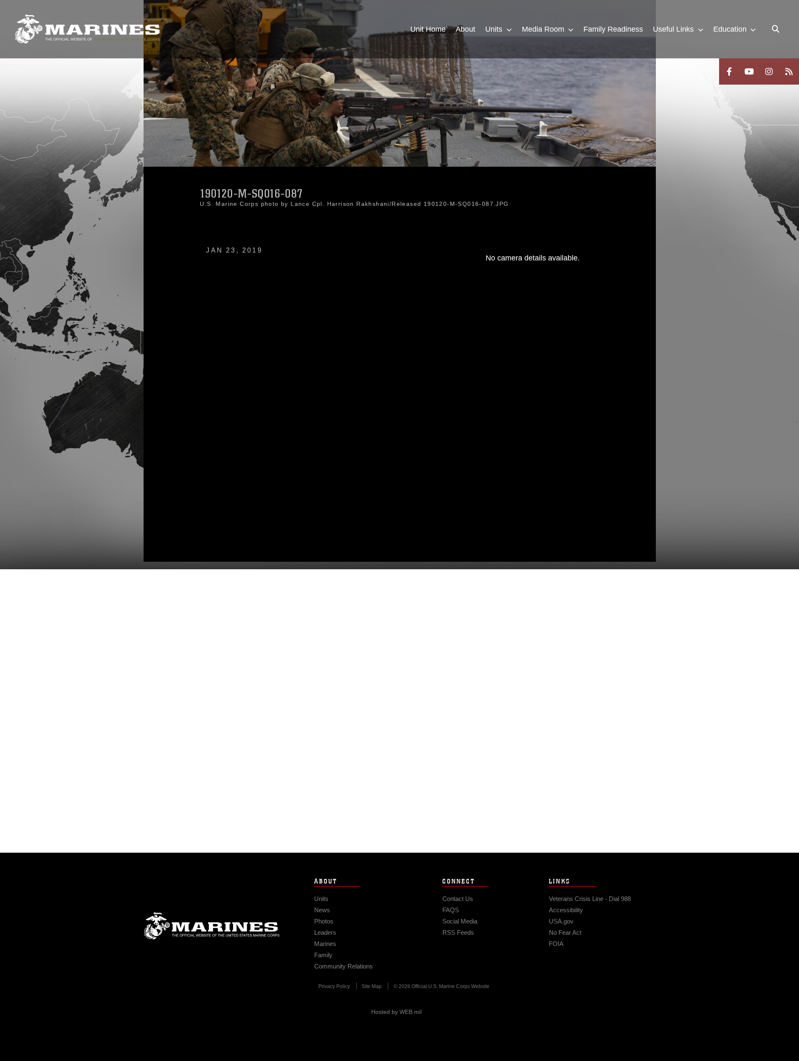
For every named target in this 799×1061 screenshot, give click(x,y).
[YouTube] (749, 71)
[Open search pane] (775, 29)
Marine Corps (212, 926)
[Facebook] (729, 71)
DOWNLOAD (237, 464)
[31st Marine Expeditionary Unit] (87, 29)
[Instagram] (769, 71)
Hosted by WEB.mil (396, 1011)
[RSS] (789, 71)
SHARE (309, 464)
